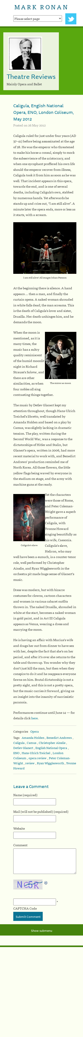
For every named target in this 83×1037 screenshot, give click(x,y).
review (30, 763)
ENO (16, 752)
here (34, 718)
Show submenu (41, 930)
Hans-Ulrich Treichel (36, 752)
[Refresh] (46, 882)
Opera (34, 731)
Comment (20, 845)
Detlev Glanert (23, 747)
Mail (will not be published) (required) (40, 811)
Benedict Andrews (59, 737)
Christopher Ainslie (52, 742)
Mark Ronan (41, 7)
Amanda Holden (33, 737)
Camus (31, 742)
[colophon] (41, 946)
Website (19, 828)
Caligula (19, 742)
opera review (37, 757)
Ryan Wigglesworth (50, 763)
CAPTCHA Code (25, 908)
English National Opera (51, 747)
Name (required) (25, 795)
